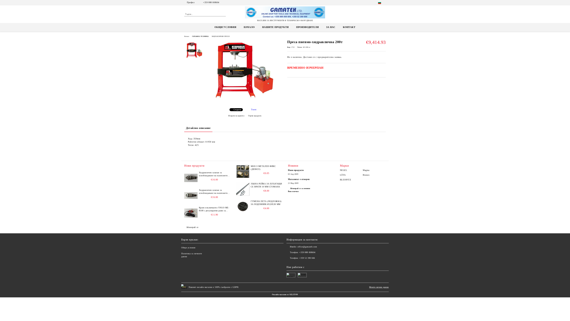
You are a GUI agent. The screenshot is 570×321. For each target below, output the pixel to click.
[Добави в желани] (383, 68)
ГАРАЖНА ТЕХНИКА (200, 36)
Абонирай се (192, 227)
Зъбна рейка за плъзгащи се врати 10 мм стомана (266, 185)
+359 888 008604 (211, 2)
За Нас (330, 27)
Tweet (253, 109)
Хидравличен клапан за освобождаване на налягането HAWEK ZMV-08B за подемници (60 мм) (213, 174)
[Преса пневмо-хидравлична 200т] (245, 103)
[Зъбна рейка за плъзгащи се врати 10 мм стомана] (243, 189)
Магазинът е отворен (299, 179)
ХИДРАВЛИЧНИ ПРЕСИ (221, 36)
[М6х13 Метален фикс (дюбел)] (243, 171)
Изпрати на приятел (236, 116)
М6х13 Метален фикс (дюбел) (263, 167)
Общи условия (225, 27)
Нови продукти (296, 170)
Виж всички (293, 191)
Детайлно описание (198, 127)
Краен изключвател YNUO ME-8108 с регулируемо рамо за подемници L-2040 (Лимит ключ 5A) (214, 209)
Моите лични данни (379, 287)
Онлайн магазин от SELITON (285, 295)
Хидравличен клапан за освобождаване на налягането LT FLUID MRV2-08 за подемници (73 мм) (213, 192)
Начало (249, 27)
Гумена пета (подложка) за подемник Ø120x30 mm (266, 202)
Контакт (349, 27)
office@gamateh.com (307, 247)
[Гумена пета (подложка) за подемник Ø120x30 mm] (243, 206)
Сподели (237, 110)
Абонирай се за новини (300, 188)
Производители (307, 27)
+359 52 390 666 (307, 258)
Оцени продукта (254, 116)
